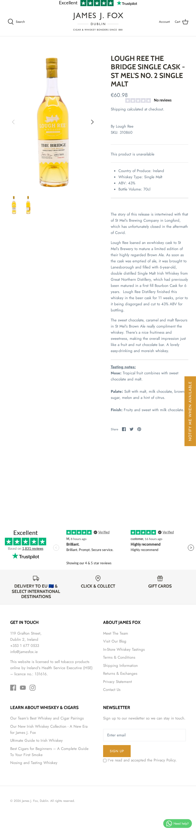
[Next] (92, 122)
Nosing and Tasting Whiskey (33, 763)
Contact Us (111, 689)
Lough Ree (124, 126)
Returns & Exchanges (120, 673)
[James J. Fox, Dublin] (98, 21)
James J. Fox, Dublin (35, 801)
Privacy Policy (165, 760)
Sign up (117, 751)
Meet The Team (115, 633)
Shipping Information (120, 665)
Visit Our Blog (114, 641)
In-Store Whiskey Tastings (124, 649)
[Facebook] (13, 688)
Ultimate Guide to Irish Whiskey (36, 740)
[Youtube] (23, 688)
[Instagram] (32, 688)
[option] (53, 122)
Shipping (118, 109)
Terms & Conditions (119, 657)
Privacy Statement (117, 681)
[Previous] (13, 122)
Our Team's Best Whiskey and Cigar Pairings (47, 718)
